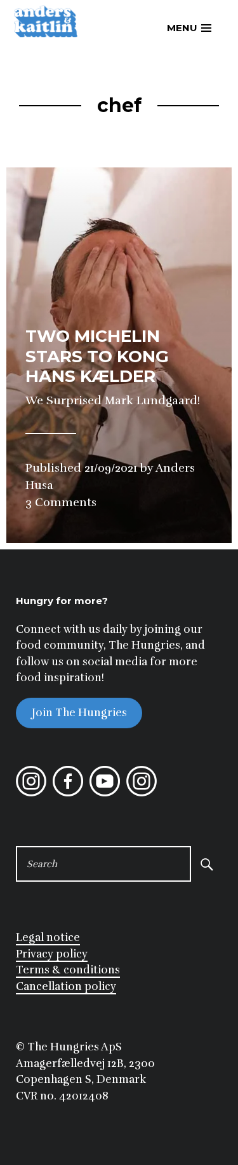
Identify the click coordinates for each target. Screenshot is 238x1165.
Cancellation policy (66, 986)
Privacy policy (52, 954)
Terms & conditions (68, 970)
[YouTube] (104, 793)
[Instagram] (31, 793)
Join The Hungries (79, 713)
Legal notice (48, 937)
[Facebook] (68, 793)
